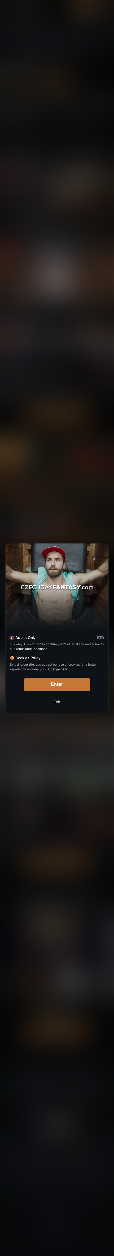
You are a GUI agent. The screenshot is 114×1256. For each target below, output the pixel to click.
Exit (57, 702)
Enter (57, 684)
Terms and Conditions (31, 649)
